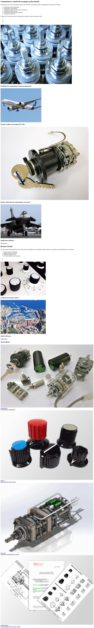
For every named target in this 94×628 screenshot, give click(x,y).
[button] (3, 243)
